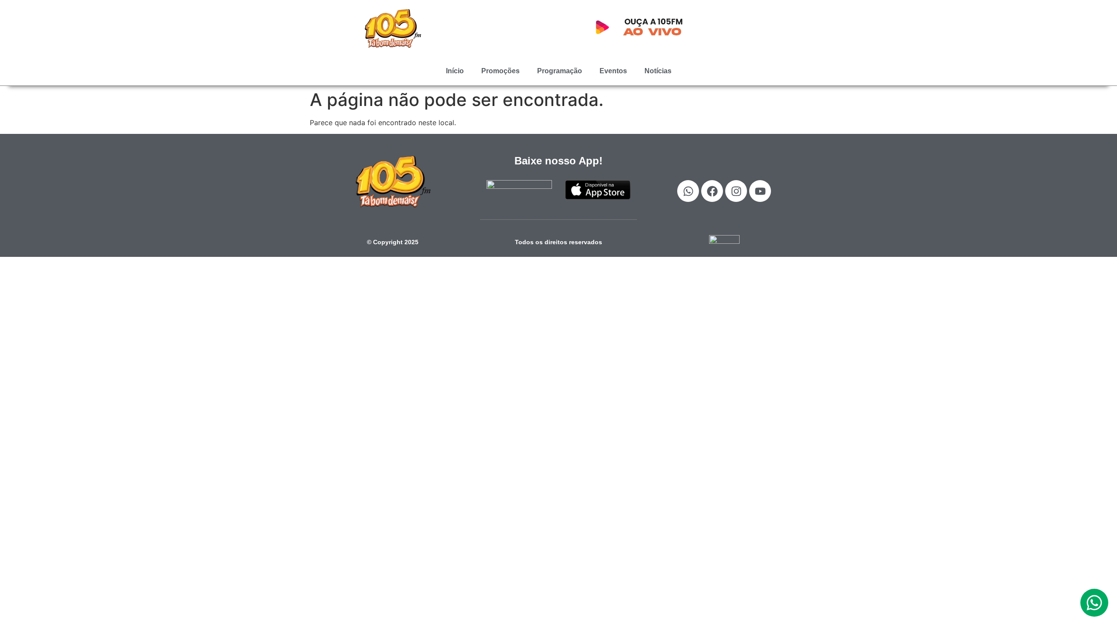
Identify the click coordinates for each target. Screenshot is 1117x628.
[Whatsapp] (688, 191)
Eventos (613, 71)
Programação (559, 71)
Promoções (500, 71)
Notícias (658, 71)
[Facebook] (712, 191)
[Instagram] (736, 191)
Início (455, 71)
